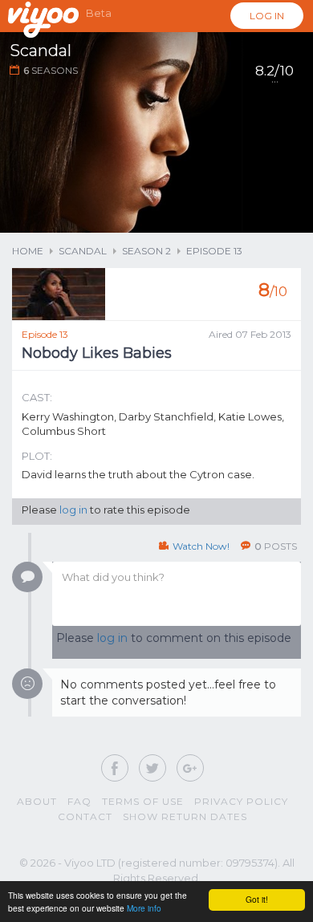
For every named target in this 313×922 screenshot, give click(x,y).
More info (144, 908)
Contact (85, 816)
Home (27, 251)
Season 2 (146, 251)
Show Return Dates (185, 816)
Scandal (83, 251)
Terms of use (143, 801)
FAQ (79, 801)
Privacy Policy (241, 801)
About (37, 801)
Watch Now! (201, 546)
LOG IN (267, 16)
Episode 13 (214, 251)
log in (73, 509)
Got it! (257, 899)
